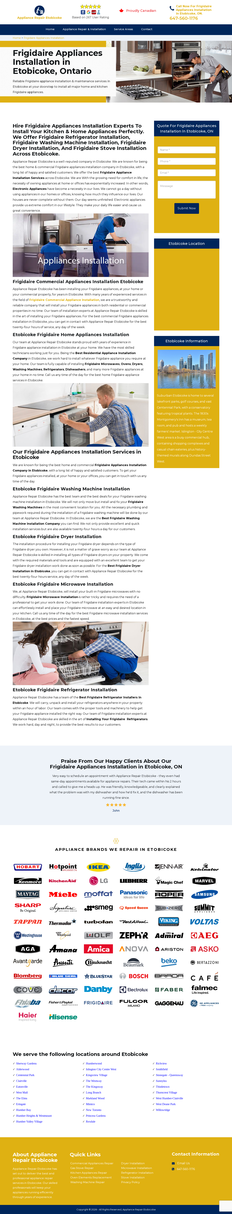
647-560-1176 (184, 18)
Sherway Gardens (26, 1063)
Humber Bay (23, 1109)
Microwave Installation (136, 1168)
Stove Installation (133, 1177)
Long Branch (93, 1092)
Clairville (21, 1080)
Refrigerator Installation (137, 1172)
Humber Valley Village (29, 1121)
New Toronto (93, 1109)
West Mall (22, 1092)
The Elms (21, 1098)
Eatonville (22, 1086)
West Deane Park (166, 1104)
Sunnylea (161, 1080)
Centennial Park (25, 1075)
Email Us (183, 1163)
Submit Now (187, 208)
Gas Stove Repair (82, 1168)
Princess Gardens (96, 1115)
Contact (146, 29)
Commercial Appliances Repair (91, 1163)
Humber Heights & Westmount (34, 1115)
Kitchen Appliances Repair (88, 1172)
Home (50, 29)
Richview (161, 1063)
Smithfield (162, 1069)
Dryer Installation (133, 1163)
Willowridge (163, 1109)
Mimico (90, 1104)
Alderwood (22, 1069)
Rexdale (90, 1121)
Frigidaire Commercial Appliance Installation (64, 300)
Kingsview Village (96, 1075)
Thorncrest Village (166, 1092)
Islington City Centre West (101, 1069)
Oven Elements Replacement (91, 1177)
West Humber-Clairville (169, 1098)
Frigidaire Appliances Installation (44, 38)
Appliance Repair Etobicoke (139, 1209)
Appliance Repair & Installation (84, 29)
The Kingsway (94, 1086)
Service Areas (123, 29)
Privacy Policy (130, 1182)
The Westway (94, 1080)
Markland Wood (95, 1098)
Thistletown (162, 1086)
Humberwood (94, 1063)
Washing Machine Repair (87, 1182)
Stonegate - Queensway (169, 1075)
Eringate (21, 1104)
